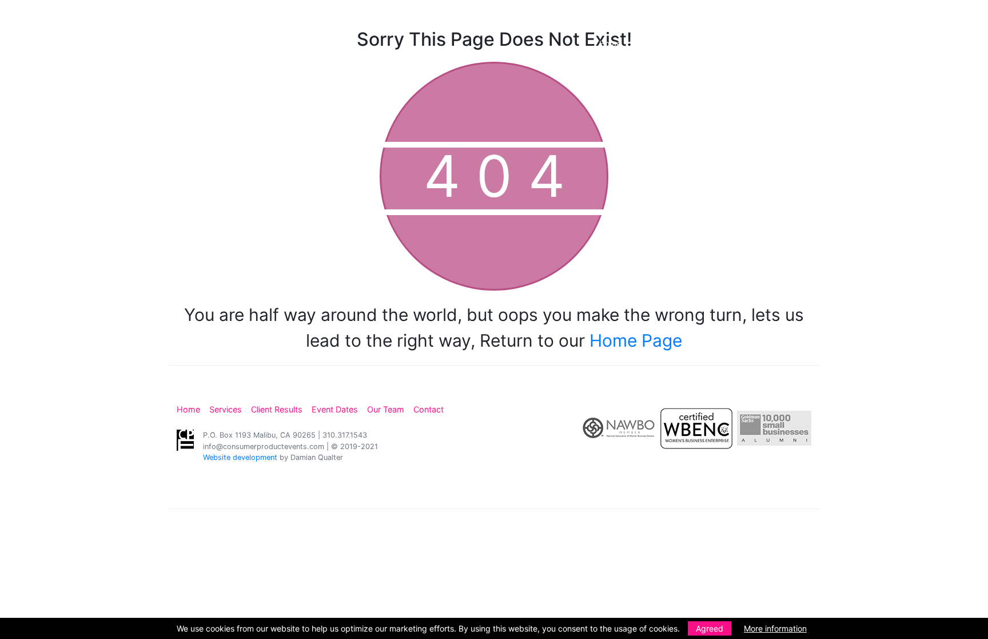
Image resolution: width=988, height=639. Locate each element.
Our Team (907, 43)
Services (661, 43)
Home (610, 43)
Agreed (709, 628)
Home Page (635, 340)
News (854, 43)
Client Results (726, 43)
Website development (240, 457)
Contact (964, 43)
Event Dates (797, 43)
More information (775, 628)
